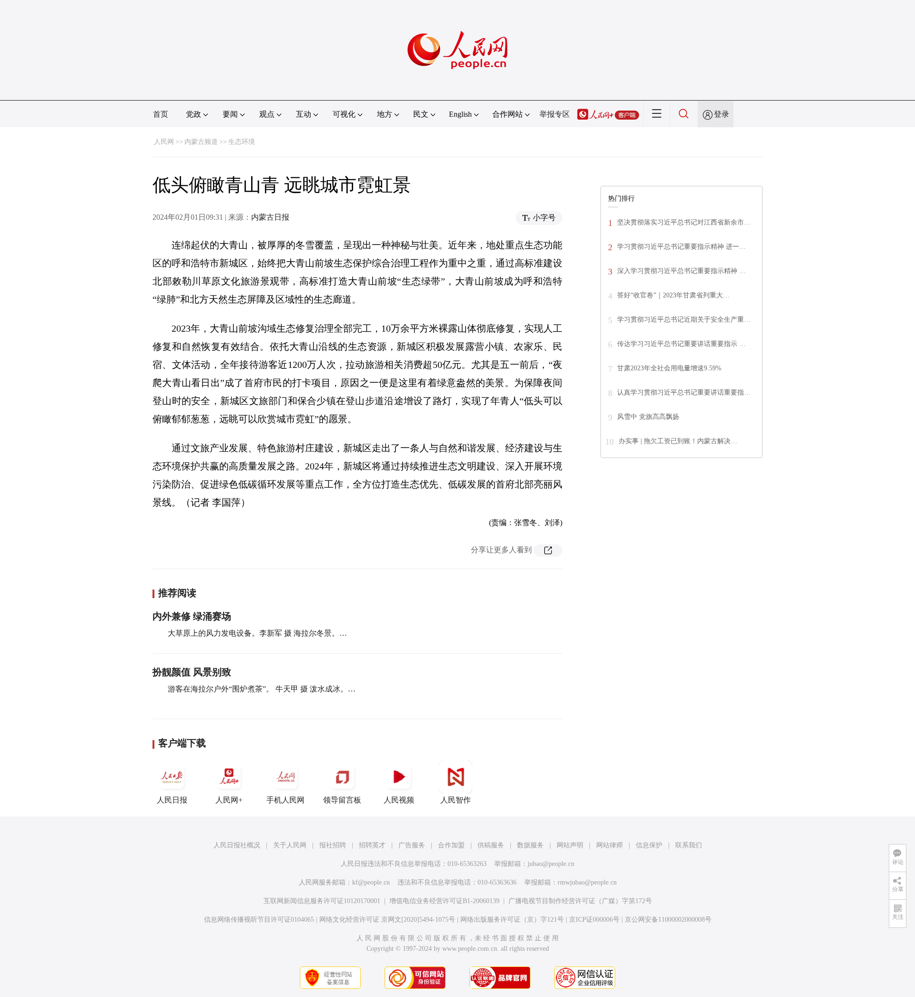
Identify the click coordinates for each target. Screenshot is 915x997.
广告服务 (411, 845)
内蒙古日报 (270, 217)
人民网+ (229, 800)
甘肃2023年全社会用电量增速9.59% (669, 368)
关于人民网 (289, 845)
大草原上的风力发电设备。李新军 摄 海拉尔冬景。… (257, 633)
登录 (721, 114)
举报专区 (554, 114)
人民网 (164, 141)
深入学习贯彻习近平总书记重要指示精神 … (681, 271)
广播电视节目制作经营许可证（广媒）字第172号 (580, 901)
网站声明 (570, 845)
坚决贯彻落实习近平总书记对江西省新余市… (684, 222)
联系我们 (688, 845)
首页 (160, 114)
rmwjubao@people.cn (587, 882)
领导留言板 (342, 800)
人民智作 (455, 800)
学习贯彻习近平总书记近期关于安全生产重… (684, 319)
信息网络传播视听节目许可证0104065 (259, 919)
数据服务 (530, 845)
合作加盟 (451, 845)
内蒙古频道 (201, 141)
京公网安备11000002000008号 (668, 919)
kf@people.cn (371, 882)
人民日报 (172, 800)
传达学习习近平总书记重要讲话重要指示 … (681, 343)
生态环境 (241, 141)
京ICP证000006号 (594, 919)
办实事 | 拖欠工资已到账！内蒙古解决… (678, 441)
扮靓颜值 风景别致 (191, 672)
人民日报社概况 (237, 845)
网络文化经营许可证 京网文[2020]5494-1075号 (387, 919)
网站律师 (609, 845)
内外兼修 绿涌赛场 (191, 616)
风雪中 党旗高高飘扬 (648, 416)
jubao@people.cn (551, 863)
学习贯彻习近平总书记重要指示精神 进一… (681, 246)
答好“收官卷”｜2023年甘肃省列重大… (673, 295)
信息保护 (649, 845)
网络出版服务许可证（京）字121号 (512, 919)
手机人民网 (285, 800)
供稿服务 (491, 845)
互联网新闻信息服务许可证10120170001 (322, 901)
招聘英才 (372, 845)
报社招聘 (332, 845)
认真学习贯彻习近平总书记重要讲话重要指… (684, 392)
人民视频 (399, 800)
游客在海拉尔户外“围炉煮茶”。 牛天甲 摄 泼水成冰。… (262, 689)
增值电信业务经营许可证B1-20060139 (444, 901)
